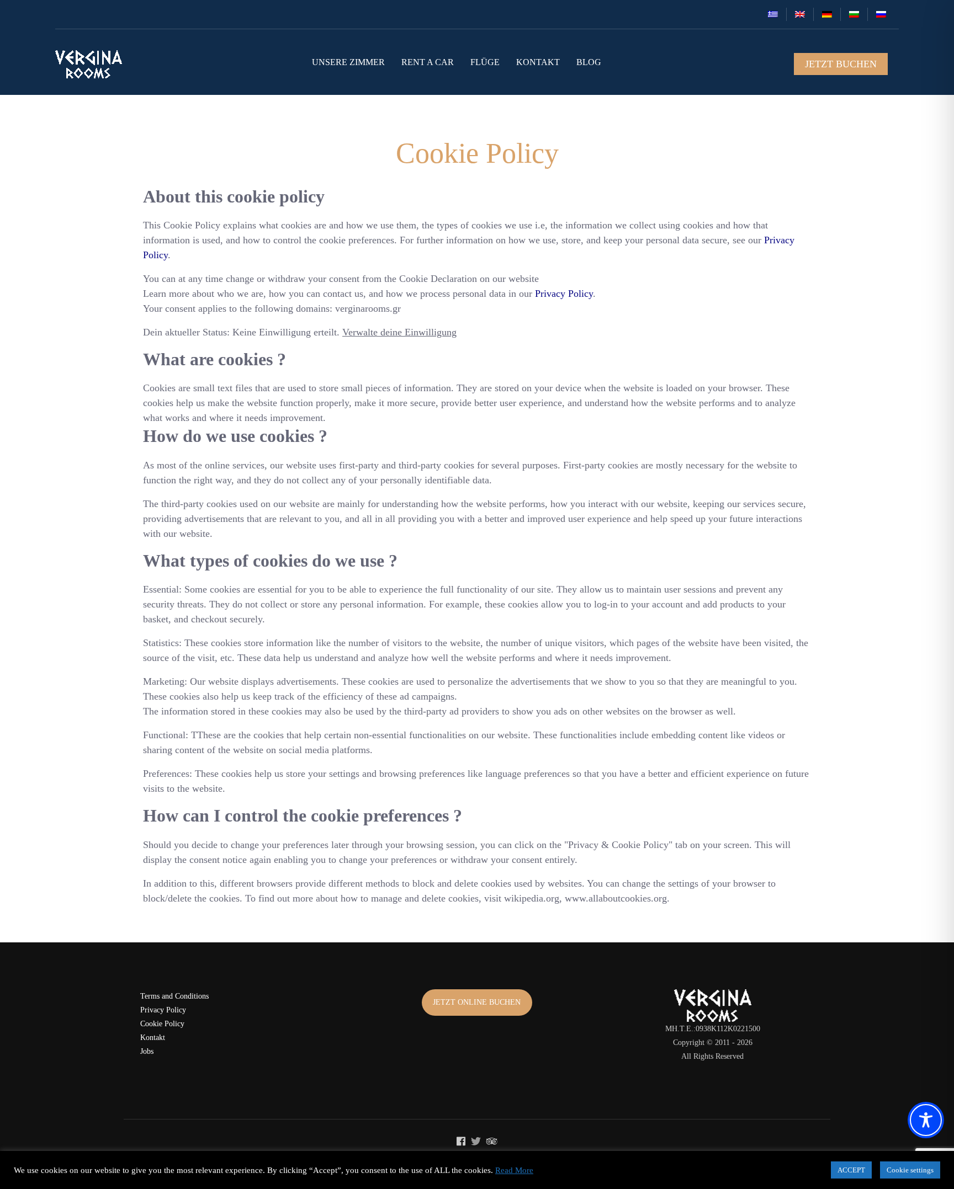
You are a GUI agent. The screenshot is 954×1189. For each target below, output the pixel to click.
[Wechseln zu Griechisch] (772, 14)
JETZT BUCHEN (841, 64)
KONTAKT (538, 62)
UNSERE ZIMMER (348, 62)
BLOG (588, 62)
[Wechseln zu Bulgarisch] (854, 14)
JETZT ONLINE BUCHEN (477, 1002)
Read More (514, 1170)
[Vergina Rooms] (88, 64)
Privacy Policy (163, 1010)
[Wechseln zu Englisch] (799, 14)
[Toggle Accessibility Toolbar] (926, 1120)
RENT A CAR (427, 62)
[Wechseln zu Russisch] (881, 14)
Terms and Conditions (174, 996)
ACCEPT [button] (851, 1170)
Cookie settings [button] (910, 1170)
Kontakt (152, 1037)
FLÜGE (485, 62)
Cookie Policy (162, 1024)
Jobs (146, 1051)
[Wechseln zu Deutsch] (827, 14)
